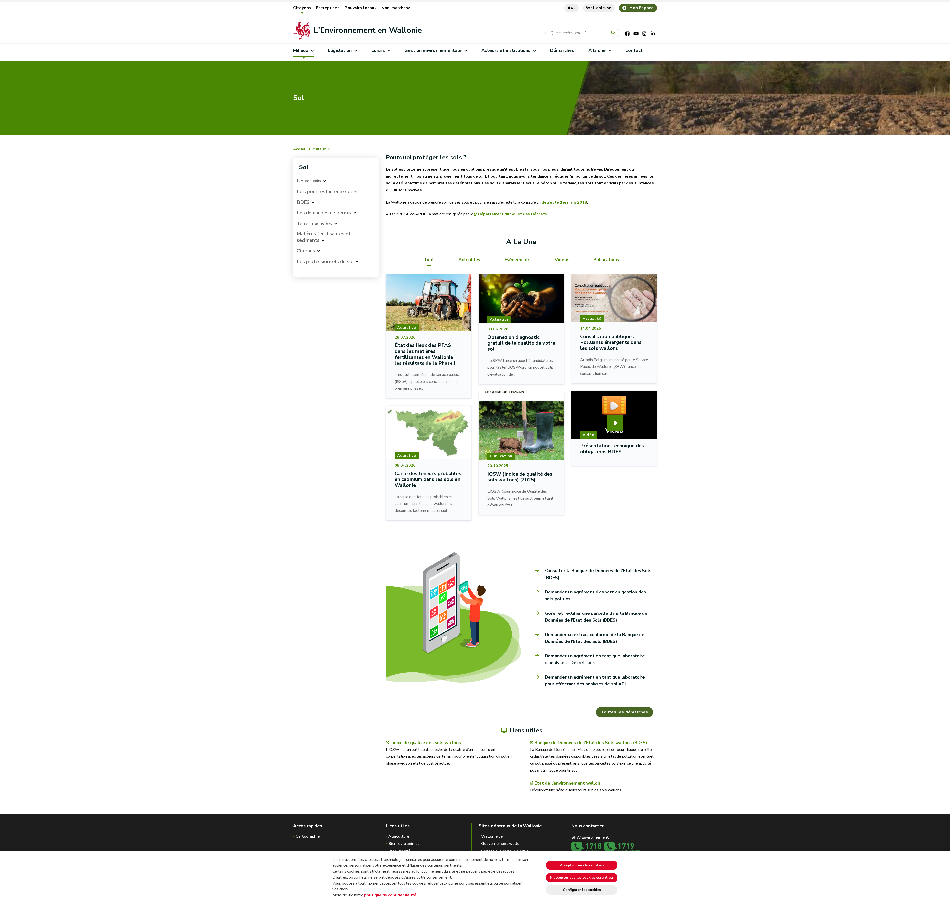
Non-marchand (396, 8)
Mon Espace (641, 8)
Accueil (300, 149)
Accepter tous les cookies (582, 865)
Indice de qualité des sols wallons (425, 743)
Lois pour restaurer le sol (324, 191)
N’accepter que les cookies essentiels (582, 877)
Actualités (469, 260)
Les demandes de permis (324, 212)
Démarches (562, 50)
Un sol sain (309, 181)
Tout (429, 260)
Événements (517, 260)
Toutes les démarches (624, 712)
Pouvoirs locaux (361, 8)
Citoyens (302, 8)
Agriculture (398, 836)
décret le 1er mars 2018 (564, 202)
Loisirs (378, 50)
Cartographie (308, 836)
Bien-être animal (403, 843)
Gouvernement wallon (501, 843)
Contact (634, 50)
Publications (606, 260)
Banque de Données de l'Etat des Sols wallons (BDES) (590, 743)
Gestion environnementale (433, 50)
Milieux (300, 50)
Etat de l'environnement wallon (567, 783)
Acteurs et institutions (505, 50)
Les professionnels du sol (325, 261)
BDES (303, 202)
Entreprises (328, 8)
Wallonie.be (599, 8)
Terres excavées (314, 223)
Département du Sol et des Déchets (512, 214)
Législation (340, 50)
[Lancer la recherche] (614, 33)
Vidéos (562, 260)
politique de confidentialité (390, 895)
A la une (597, 50)
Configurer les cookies (582, 889)
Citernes (306, 251)
